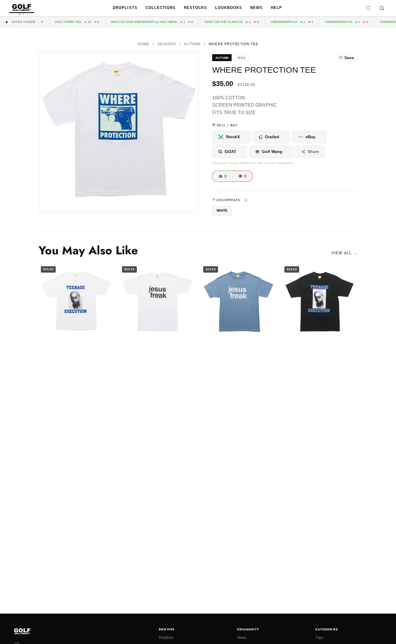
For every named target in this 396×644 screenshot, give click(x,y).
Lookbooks (228, 8)
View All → (344, 253)
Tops (319, 637)
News (256, 8)
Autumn (192, 44)
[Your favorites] (368, 8)
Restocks (195, 8)
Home (143, 44)
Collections (161, 8)
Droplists (125, 8)
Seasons (166, 44)
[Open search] (382, 8)
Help (276, 8)
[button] (118, 131)
